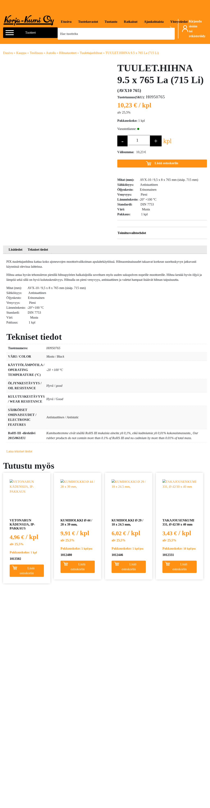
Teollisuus (36, 53)
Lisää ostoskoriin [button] (27, 570)
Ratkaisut (130, 21)
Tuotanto (111, 21)
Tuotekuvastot (88, 21)
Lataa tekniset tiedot (19, 451)
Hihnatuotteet (67, 53)
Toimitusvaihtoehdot (132, 233)
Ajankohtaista (154, 21)
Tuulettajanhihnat (91, 53)
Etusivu (66, 21)
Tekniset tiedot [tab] (38, 249)
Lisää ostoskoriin (166, 163)
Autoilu (51, 53)
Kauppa (21, 53)
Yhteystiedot (179, 21)
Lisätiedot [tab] (15, 249)
